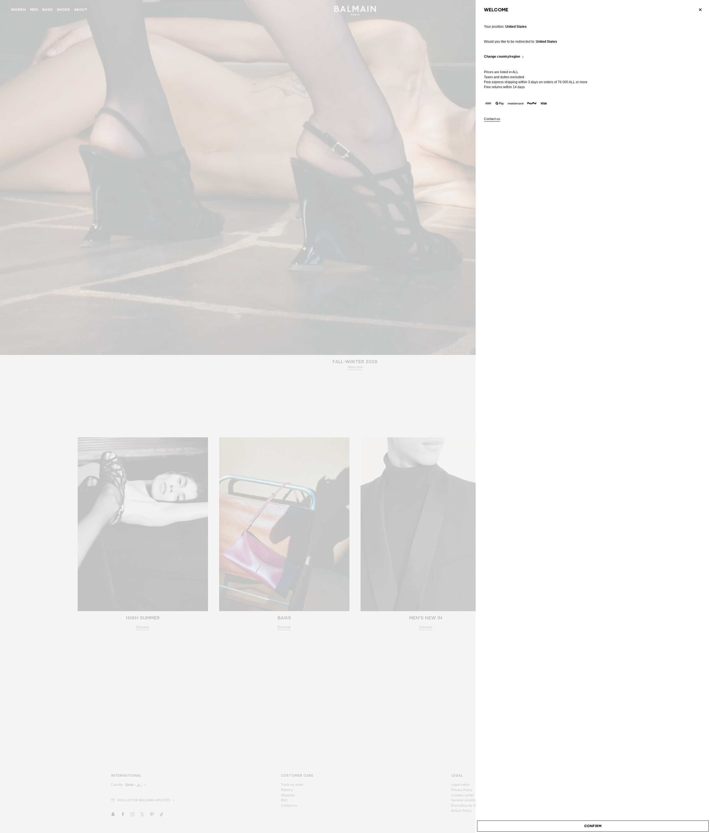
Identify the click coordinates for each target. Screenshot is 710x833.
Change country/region (502, 57)
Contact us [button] (492, 119)
